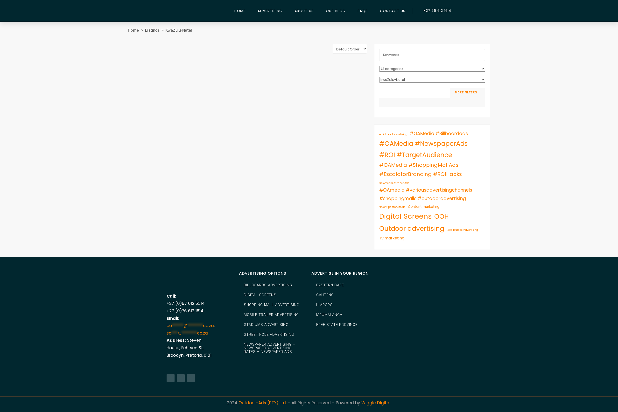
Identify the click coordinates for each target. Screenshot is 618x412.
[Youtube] (191, 378)
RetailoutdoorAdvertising (462, 230)
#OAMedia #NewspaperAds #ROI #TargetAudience (423, 149)
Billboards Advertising (268, 285)
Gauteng (325, 295)
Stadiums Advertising (266, 324)
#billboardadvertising (393, 134)
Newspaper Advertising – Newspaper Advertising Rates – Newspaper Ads (269, 348)
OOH (441, 216)
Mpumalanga (329, 315)
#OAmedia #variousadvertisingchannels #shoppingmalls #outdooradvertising (425, 194)
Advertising (270, 10)
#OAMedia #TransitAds (394, 183)
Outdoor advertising (411, 228)
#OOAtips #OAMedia (392, 207)
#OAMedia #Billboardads (439, 133)
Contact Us (393, 10)
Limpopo (324, 305)
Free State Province (337, 324)
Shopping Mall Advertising (271, 305)
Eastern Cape (330, 285)
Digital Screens (405, 216)
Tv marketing (391, 238)
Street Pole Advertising (269, 334)
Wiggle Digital (375, 403)
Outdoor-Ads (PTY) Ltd (262, 403)
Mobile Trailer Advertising (271, 315)
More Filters (466, 92)
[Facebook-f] (171, 378)
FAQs (363, 10)
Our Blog (336, 10)
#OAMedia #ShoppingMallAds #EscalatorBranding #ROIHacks (420, 169)
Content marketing (423, 206)
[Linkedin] (181, 378)
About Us (304, 10)
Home (240, 10)
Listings (152, 30)
